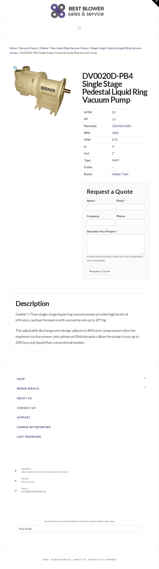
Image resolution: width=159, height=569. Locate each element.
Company (93, 216)
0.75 (114, 139)
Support (23, 417)
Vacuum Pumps (28, 48)
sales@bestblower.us (34, 492)
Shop (21, 378)
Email (121, 200)
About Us (24, 398)
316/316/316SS (121, 126)
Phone (121, 216)
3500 (115, 133)
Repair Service (28, 388)
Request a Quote (99, 271)
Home (13, 48)
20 (113, 112)
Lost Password (29, 436)
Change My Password (34, 427)
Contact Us (26, 407)
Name (91, 200)
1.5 (114, 119)
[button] (79, 28)
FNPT (115, 160)
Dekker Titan (120, 174)
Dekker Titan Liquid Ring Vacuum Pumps (64, 48)
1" (113, 146)
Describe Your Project (102, 231)
